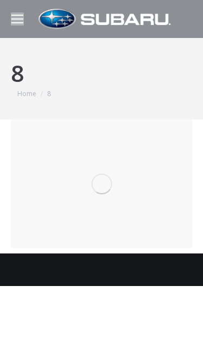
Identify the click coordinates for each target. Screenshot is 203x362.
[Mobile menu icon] (17, 19)
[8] (101, 183)
